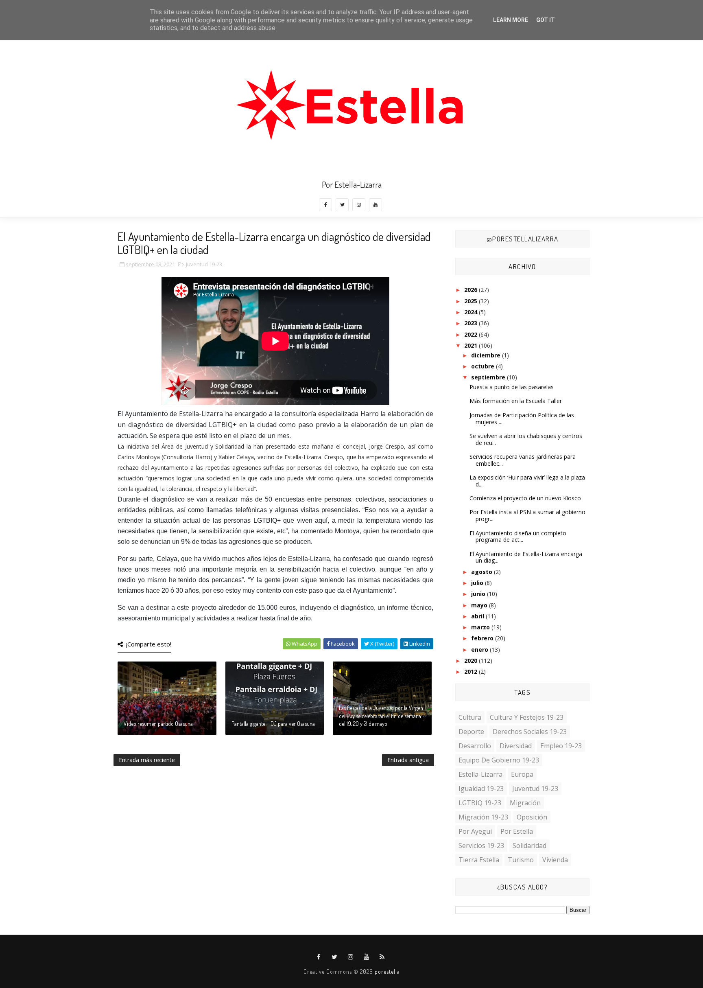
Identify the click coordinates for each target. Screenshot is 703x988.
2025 (471, 301)
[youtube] (375, 204)
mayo (480, 605)
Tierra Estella (478, 859)
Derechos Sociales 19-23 (530, 731)
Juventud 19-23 (204, 264)
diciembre (486, 355)
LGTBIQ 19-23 (479, 802)
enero (480, 649)
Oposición (532, 817)
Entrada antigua (408, 760)
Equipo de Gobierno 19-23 (498, 760)
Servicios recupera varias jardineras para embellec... (522, 460)
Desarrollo (474, 745)
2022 (471, 334)
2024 (471, 312)
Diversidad (516, 745)
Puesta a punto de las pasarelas (511, 387)
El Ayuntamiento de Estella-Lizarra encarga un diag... (525, 557)
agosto (482, 572)
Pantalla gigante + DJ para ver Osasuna (273, 723)
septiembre (489, 377)
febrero (483, 638)
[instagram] (358, 204)
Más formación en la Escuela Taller (515, 401)
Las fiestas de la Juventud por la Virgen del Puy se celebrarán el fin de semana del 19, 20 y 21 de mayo (381, 715)
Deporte (471, 731)
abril (478, 616)
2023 (471, 323)
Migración (525, 802)
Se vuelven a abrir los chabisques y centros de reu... (525, 439)
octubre (483, 366)
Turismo (521, 859)
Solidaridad (529, 845)
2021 (471, 345)
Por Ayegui (475, 831)
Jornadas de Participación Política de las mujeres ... (521, 418)
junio (479, 594)
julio (478, 583)
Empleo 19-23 (561, 745)
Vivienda (555, 859)
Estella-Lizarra (480, 774)
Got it (545, 20)
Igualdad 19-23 (481, 788)
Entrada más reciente (147, 760)
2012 (471, 671)
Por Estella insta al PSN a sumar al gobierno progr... (527, 515)
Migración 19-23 (483, 817)
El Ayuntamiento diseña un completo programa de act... (517, 536)
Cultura (469, 717)
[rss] (382, 957)
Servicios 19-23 (481, 845)
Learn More (510, 20)
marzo (481, 627)
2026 (471, 290)
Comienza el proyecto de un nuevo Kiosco (525, 498)
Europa (522, 774)
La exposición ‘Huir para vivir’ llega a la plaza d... (527, 480)
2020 (471, 660)
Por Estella (516, 831)
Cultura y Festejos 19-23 (526, 717)
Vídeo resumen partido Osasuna (158, 723)
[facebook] (325, 204)
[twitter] (342, 204)
